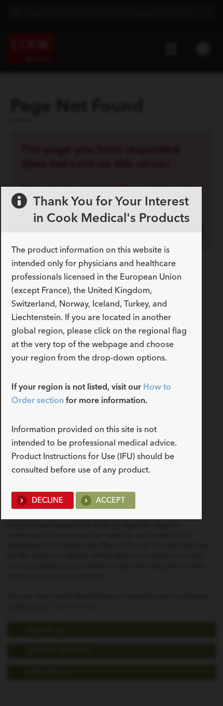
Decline (46, 500)
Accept (109, 500)
